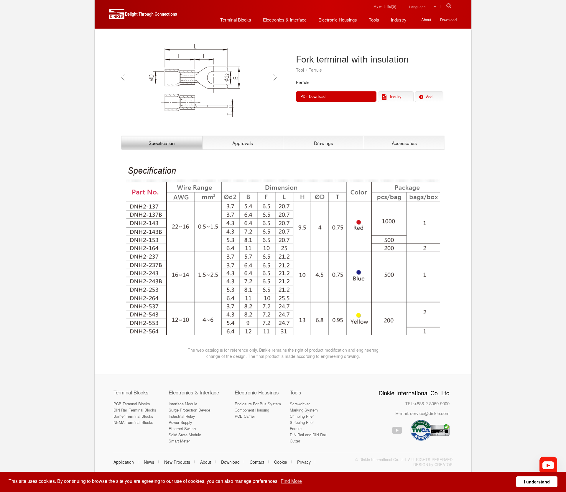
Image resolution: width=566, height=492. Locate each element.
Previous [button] (124, 77)
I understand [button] (537, 482)
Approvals (242, 143)
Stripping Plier (302, 422)
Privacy (304, 462)
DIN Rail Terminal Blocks (134, 410)
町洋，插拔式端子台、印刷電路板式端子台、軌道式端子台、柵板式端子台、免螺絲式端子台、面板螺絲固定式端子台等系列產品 (143, 16)
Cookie (280, 462)
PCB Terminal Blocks (131, 404)
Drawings (323, 143)
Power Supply (180, 422)
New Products (177, 462)
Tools (295, 392)
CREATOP (444, 464)
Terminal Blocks (131, 392)
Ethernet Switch (182, 428)
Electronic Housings (257, 392)
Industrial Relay (182, 416)
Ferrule (296, 428)
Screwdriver (300, 404)
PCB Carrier (245, 416)
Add (429, 96)
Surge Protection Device (189, 410)
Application (123, 462)
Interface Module (183, 404)
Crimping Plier (302, 416)
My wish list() (385, 6)
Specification (162, 143)
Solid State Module (185, 434)
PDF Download (312, 96)
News (149, 462)
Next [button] (276, 77)
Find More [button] (291, 481)
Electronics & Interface (194, 392)
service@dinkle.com (430, 413)
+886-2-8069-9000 (432, 403)
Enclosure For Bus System (258, 404)
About (205, 462)
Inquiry (395, 96)
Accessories (404, 143)
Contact (257, 462)
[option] (199, 77)
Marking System (304, 410)
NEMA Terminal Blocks (133, 422)
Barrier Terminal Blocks (133, 416)
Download (230, 462)
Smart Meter (179, 441)
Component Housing (252, 410)
